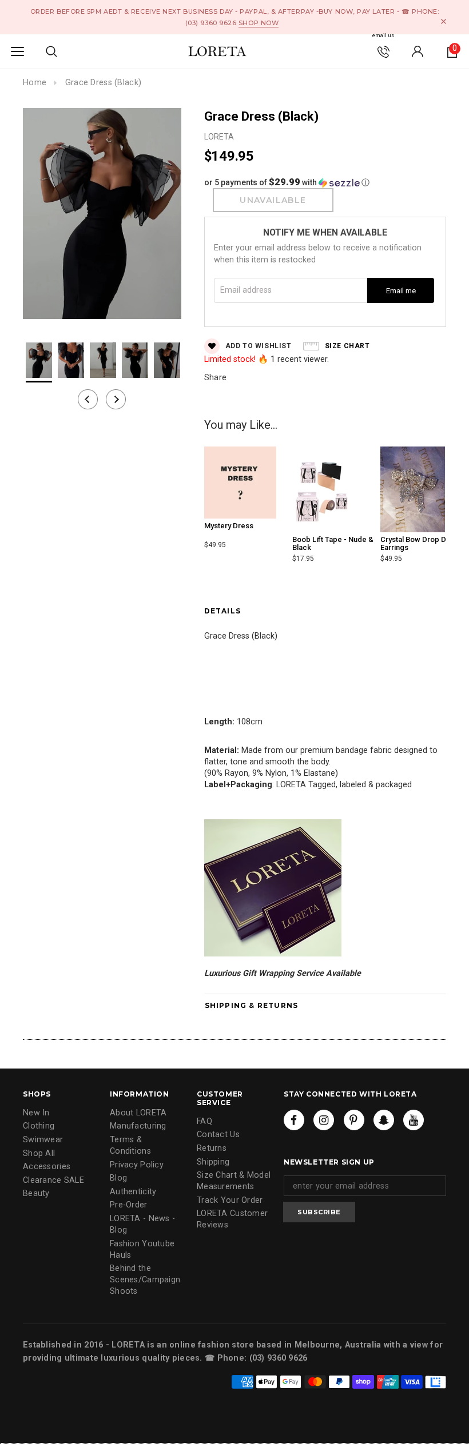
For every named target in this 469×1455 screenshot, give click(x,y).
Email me (401, 290)
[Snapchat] (383, 1120)
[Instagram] (323, 1120)
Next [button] (116, 399)
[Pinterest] (354, 1120)
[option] (102, 215)
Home (34, 82)
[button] (325, 182)
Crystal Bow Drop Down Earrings (420, 543)
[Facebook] (294, 1120)
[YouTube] (413, 1120)
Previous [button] (88, 399)
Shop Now (259, 23)
